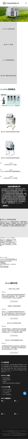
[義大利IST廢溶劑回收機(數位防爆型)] (10, 120)
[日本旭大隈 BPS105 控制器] (10, 176)
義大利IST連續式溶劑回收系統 (8, 75)
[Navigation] (26, 3)
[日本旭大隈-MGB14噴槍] (10, 163)
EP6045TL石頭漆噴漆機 (9, 29)
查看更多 (5, 205)
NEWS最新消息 (6, 392)
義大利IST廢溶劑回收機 (14, 323)
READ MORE (14, 301)
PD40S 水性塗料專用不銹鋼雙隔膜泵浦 (10, 171)
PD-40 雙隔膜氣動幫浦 (8, 60)
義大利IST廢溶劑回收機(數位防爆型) (10, 131)
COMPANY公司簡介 (7, 389)
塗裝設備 (5, 381)
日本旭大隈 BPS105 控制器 (10, 178)
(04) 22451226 (6, 433)
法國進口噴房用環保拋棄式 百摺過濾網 (11, 383)
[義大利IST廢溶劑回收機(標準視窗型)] (10, 146)
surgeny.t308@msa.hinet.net (19, 435)
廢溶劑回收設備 (6, 377)
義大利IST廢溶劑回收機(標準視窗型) (10, 158)
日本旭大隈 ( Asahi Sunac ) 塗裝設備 (10, 105)
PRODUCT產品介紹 (7, 391)
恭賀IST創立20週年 (14, 289)
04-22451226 (8, 371)
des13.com (18, 432)
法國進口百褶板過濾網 (14, 306)
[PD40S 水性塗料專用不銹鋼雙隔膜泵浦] (10, 170)
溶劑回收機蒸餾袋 (7, 379)
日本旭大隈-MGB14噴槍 (10, 164)
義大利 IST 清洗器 (8, 44)
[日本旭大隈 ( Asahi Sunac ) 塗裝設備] (10, 99)
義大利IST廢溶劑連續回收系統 (14, 340)
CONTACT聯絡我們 (7, 394)
